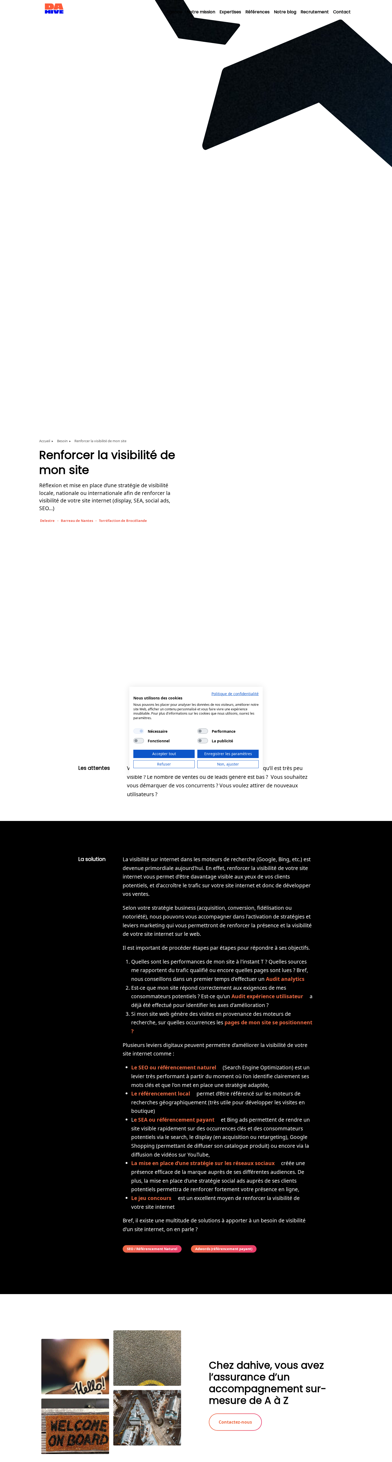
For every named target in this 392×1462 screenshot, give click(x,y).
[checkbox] (138, 731)
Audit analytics (285, 978)
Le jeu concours (151, 1198)
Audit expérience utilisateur (267, 996)
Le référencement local (160, 1093)
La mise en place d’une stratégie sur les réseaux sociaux (203, 1163)
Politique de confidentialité (235, 693)
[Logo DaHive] (54, 15)
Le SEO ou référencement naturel (173, 1067)
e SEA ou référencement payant (174, 1119)
